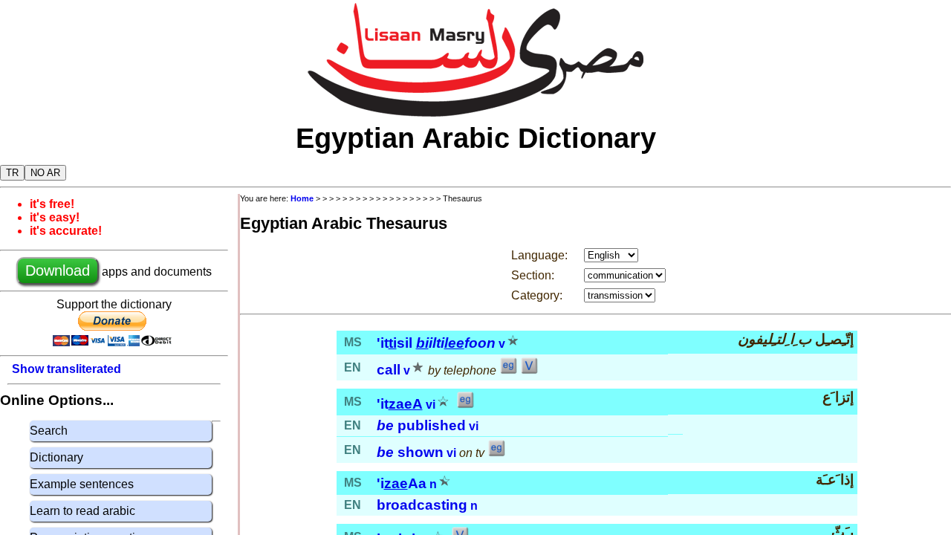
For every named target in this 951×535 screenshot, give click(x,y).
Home (302, 198)
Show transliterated (66, 369)
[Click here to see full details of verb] (529, 370)
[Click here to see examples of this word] (508, 370)
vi (430, 404)
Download (57, 270)
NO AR (45, 172)
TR (12, 172)
